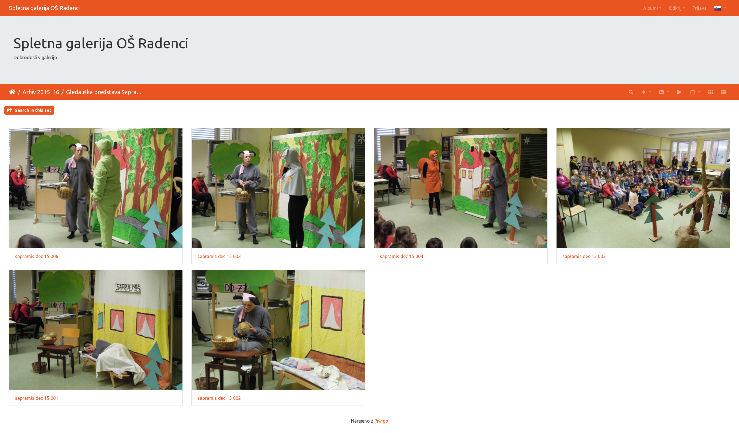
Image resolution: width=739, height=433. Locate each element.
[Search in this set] (631, 92)
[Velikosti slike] (664, 92)
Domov (12, 92)
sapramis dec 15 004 (401, 256)
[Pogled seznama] (723, 92)
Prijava (700, 8)
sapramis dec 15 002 (219, 398)
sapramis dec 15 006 (36, 256)
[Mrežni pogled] (710, 92)
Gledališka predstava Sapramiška (106, 92)
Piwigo (381, 420)
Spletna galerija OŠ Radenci (44, 8)
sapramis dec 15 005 (584, 256)
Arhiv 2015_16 (41, 92)
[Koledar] (695, 92)
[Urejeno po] (646, 92)
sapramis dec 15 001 (36, 398)
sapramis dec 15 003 (219, 256)
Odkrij (675, 8)
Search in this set (32, 110)
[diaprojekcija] (679, 92)
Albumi (650, 8)
